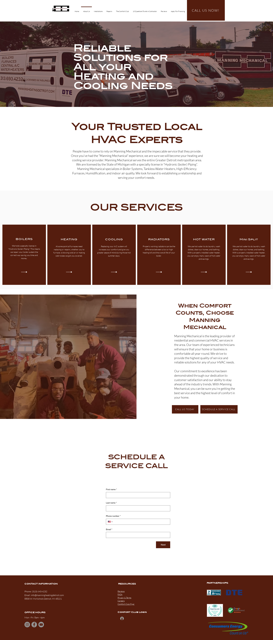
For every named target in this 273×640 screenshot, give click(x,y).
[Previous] (15, 64)
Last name (111, 503)
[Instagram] (27, 624)
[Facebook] (34, 624)
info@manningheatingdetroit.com (47, 595)
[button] (98, 10)
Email (109, 529)
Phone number (113, 516)
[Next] (257, 64)
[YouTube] (41, 624)
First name (111, 489)
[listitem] (24, 255)
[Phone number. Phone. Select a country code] (110, 522)
